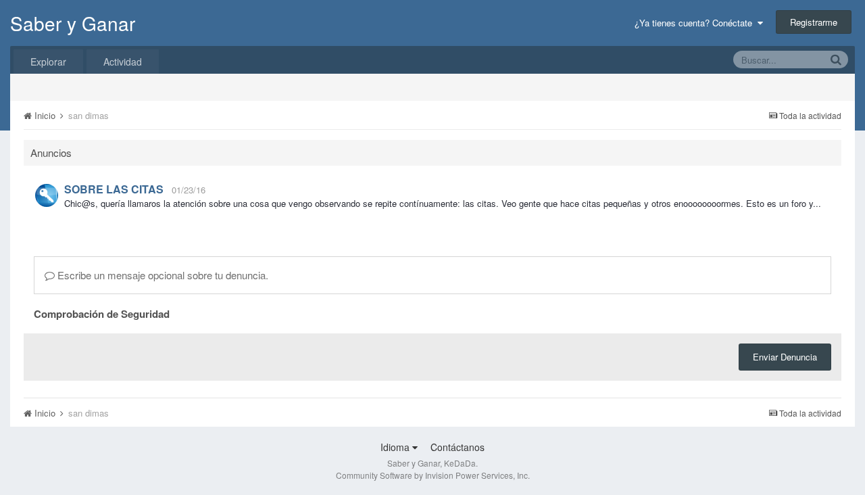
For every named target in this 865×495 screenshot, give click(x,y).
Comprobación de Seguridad (102, 313)
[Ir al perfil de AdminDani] (46, 195)
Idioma (396, 447)
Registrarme (813, 22)
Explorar (48, 61)
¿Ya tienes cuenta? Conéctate (696, 22)
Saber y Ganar (72, 23)
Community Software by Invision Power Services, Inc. (433, 475)
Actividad (122, 61)
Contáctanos (457, 447)
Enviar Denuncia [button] (785, 356)
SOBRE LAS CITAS (114, 189)
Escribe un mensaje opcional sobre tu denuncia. (161, 275)
